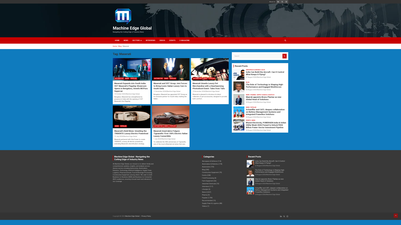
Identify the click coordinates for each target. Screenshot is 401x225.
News (126, 40)
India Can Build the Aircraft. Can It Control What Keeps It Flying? (265, 73)
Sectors (136, 40)
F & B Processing (208, 178)
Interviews (150, 40)
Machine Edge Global (132, 28)
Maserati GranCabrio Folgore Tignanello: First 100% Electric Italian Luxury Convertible (171, 133)
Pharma (253, 95)
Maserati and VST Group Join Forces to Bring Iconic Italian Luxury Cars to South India (170, 86)
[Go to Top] (396, 216)
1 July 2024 (157, 139)
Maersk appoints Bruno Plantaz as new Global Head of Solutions (263, 98)
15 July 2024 (118, 136)
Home (117, 40)
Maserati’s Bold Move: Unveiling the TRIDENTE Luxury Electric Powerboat (131, 132)
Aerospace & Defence (253, 70)
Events (172, 40)
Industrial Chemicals (209, 184)
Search (284, 56)
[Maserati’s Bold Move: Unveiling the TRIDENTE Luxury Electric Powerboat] (132, 117)
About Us (272, 1)
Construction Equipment (210, 172)
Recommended (207, 200)
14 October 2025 (119, 94)
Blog (263, 70)
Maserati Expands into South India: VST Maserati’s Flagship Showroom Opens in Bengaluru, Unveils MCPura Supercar (131, 87)
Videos (162, 40)
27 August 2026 (251, 77)
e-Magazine (185, 40)
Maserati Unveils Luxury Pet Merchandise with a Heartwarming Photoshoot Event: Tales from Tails (209, 86)
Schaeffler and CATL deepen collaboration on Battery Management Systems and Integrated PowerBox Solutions (265, 112)
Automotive (119, 78)
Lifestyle (205, 189)
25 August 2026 (251, 90)
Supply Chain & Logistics (265, 95)
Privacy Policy (146, 216)
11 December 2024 (160, 91)
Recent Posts (241, 66)
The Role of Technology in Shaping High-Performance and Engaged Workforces (265, 85)
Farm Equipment (207, 181)
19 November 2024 (199, 91)
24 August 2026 (251, 102)
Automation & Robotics (210, 164)
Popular (134, 78)
